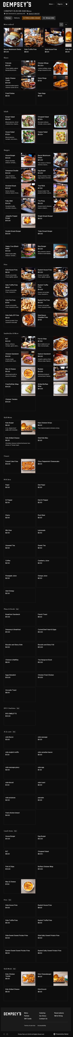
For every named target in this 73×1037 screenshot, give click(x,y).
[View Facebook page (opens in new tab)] (4, 1034)
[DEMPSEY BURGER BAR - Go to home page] (17, 4)
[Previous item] (61, 24)
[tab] (8, 18)
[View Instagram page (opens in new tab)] (7, 1034)
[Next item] (66, 24)
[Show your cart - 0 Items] (66, 4)
